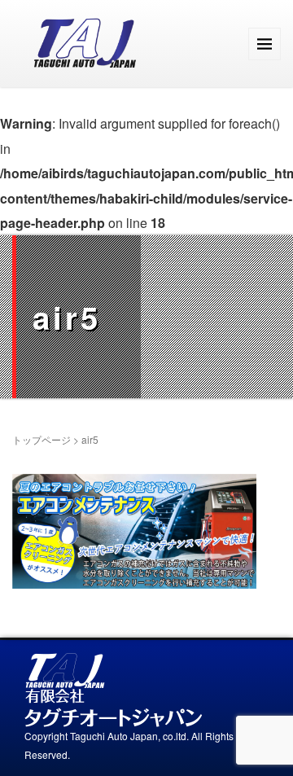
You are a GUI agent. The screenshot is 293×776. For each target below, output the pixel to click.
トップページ (41, 439)
